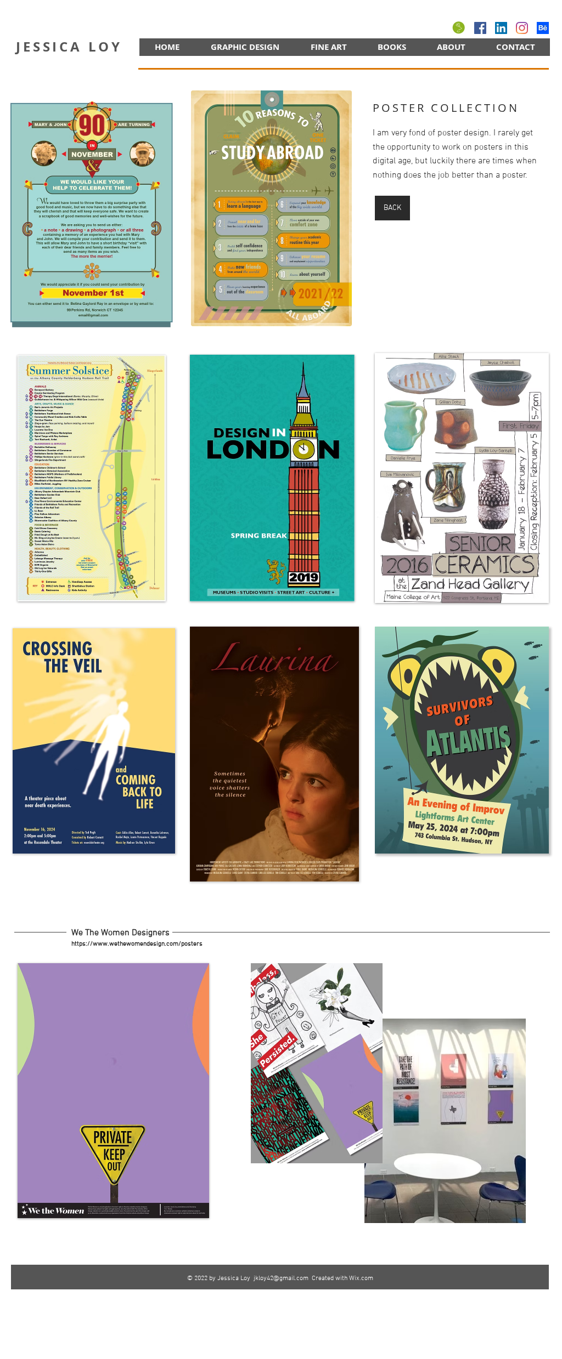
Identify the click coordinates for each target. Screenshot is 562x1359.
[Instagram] (522, 28)
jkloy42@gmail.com (281, 1278)
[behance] (543, 28)
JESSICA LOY (69, 46)
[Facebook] (480, 28)
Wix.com (361, 1278)
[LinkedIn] (501, 28)
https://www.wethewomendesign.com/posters (137, 944)
